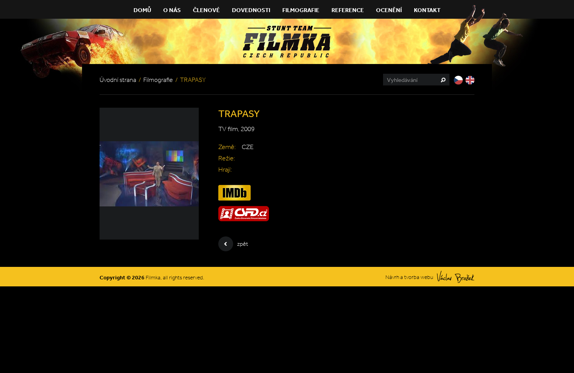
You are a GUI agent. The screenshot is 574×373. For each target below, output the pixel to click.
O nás (172, 10)
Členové (206, 10)
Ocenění (389, 10)
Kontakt (427, 10)
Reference (348, 10)
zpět (242, 243)
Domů (142, 10)
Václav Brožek (455, 277)
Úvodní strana (118, 79)
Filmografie (300, 10)
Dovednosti (251, 10)
